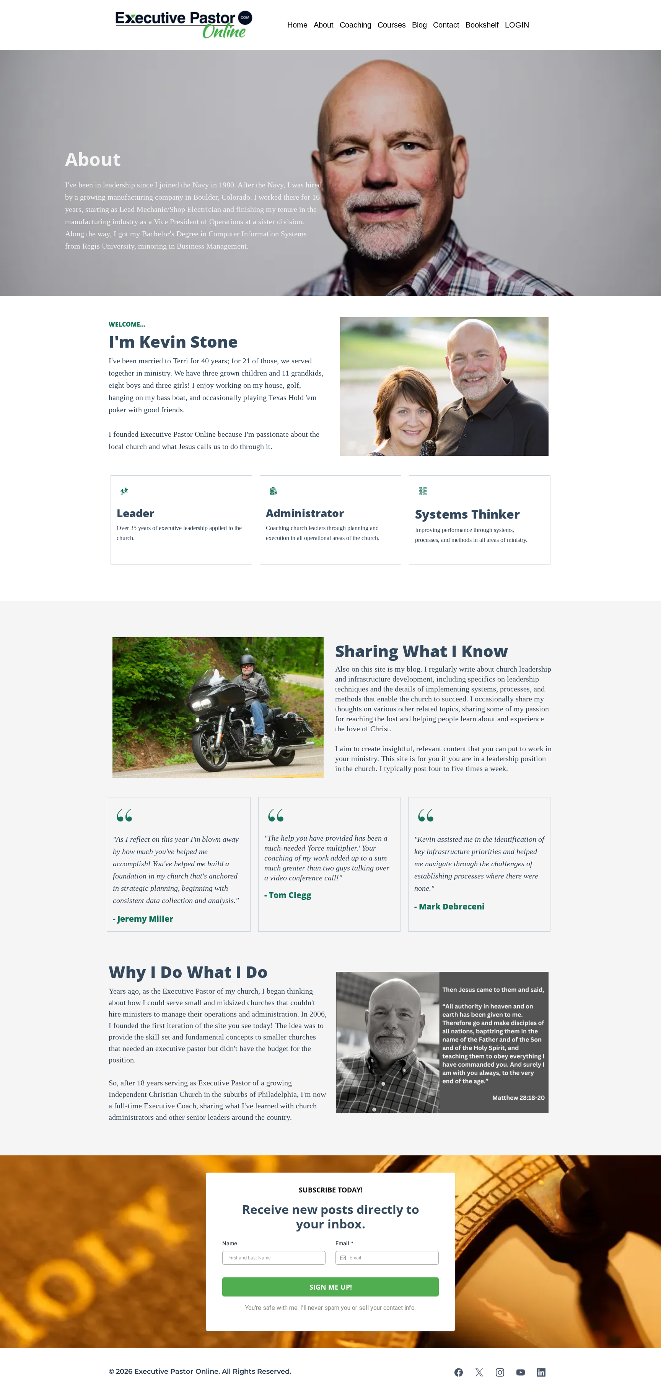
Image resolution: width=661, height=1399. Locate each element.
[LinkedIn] (541, 1372)
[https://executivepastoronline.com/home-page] (185, 25)
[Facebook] (458, 1372)
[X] (479, 1372)
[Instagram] (500, 1372)
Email (344, 1243)
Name (229, 1243)
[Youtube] (520, 1372)
